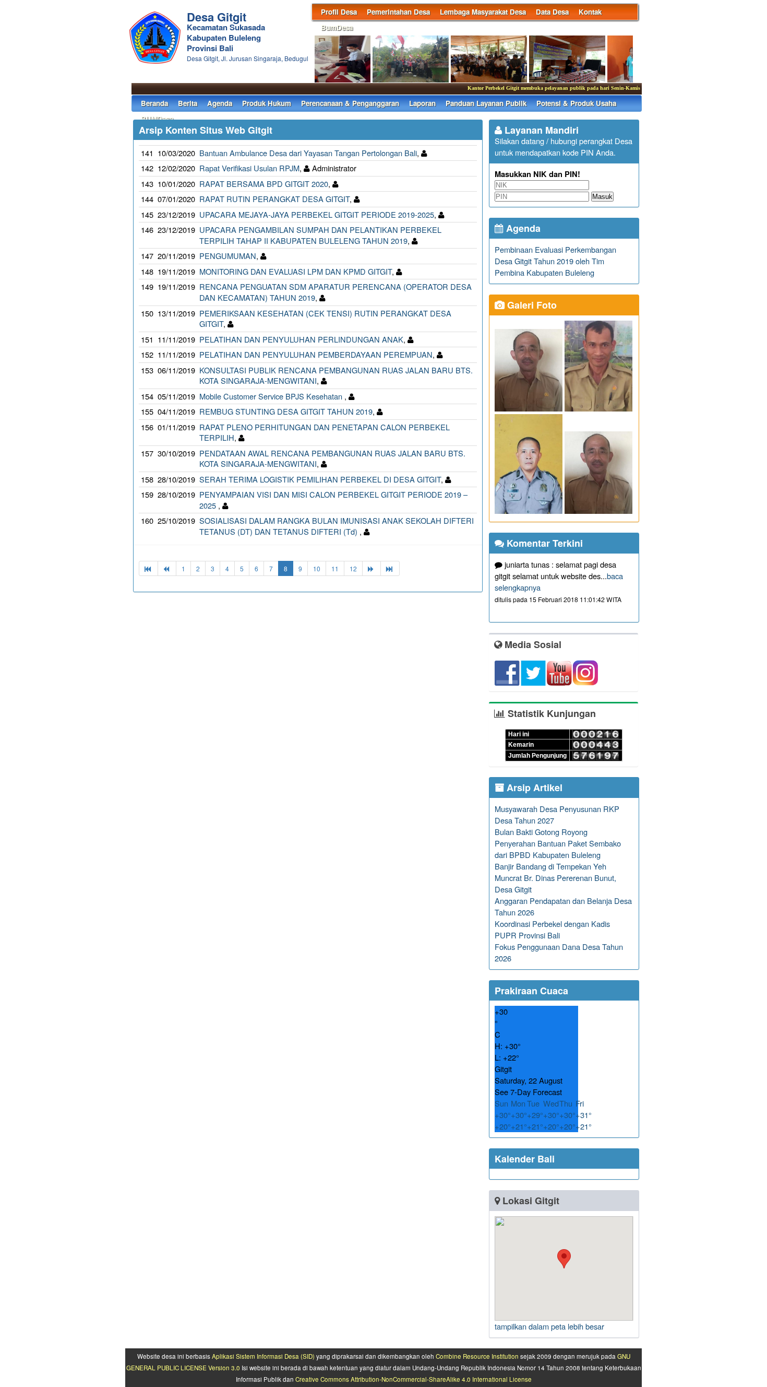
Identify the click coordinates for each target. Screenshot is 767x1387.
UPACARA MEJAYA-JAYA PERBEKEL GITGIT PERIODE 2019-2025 (316, 214)
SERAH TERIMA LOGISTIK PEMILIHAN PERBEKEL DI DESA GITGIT (320, 479)
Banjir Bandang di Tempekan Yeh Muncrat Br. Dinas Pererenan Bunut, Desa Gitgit (555, 878)
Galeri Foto (531, 305)
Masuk (602, 197)
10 (316, 568)
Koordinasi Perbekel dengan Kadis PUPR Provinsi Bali (552, 929)
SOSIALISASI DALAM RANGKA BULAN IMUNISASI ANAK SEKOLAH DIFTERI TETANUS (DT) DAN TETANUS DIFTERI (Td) (336, 526)
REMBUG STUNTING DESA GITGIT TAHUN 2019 (286, 411)
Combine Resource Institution (477, 1356)
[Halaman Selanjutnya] (371, 568)
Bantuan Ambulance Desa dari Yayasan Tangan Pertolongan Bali (308, 152)
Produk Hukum (266, 103)
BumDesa (337, 27)
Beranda (154, 103)
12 (353, 568)
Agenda (219, 103)
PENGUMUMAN (227, 255)
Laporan (422, 103)
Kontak (590, 12)
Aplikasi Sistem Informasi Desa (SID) (263, 1356)
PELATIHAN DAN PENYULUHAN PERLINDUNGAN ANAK (301, 339)
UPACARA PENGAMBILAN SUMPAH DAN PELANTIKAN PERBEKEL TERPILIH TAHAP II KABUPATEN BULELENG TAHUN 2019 (320, 235)
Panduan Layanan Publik (486, 103)
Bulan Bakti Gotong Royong (541, 831)
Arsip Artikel (533, 787)
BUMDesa (157, 119)
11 (335, 568)
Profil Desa (339, 12)
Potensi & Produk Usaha (576, 103)
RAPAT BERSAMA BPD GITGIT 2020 (263, 183)
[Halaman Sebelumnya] (167, 568)
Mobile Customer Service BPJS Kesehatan (271, 396)
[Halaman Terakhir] (390, 568)
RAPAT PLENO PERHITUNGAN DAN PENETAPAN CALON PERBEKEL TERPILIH (324, 432)
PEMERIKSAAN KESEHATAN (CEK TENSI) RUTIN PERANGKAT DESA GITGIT (325, 319)
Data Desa (552, 12)
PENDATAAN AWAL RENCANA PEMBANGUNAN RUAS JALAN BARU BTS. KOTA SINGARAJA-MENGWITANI (332, 458)
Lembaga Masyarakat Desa (483, 12)
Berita (187, 103)
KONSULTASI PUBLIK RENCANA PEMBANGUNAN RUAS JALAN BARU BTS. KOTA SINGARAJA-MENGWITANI (336, 375)
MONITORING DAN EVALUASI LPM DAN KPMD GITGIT (295, 271)
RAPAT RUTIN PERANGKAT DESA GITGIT (274, 198)
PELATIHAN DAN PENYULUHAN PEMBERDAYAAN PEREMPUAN (316, 354)
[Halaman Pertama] (148, 568)
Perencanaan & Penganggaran (350, 103)
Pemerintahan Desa (398, 12)
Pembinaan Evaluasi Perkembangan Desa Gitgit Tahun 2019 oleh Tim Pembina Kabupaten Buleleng (555, 261)
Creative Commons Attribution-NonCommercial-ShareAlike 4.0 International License (413, 1379)
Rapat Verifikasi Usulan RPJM (249, 167)
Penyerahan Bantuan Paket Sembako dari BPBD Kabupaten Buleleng (558, 849)
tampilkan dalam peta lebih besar (549, 1326)
